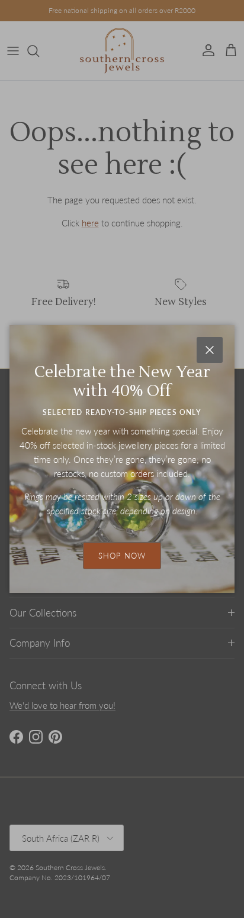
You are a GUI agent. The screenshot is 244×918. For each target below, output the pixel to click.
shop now (122, 555)
